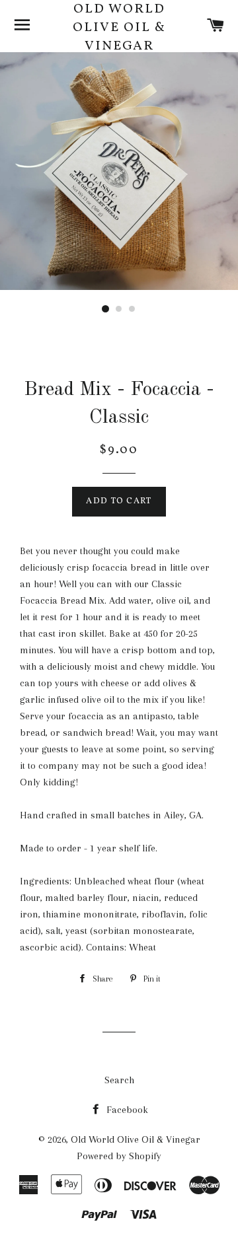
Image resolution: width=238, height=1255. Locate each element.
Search (119, 1080)
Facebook (126, 1110)
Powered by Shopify (119, 1156)
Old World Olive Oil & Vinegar (119, 27)
